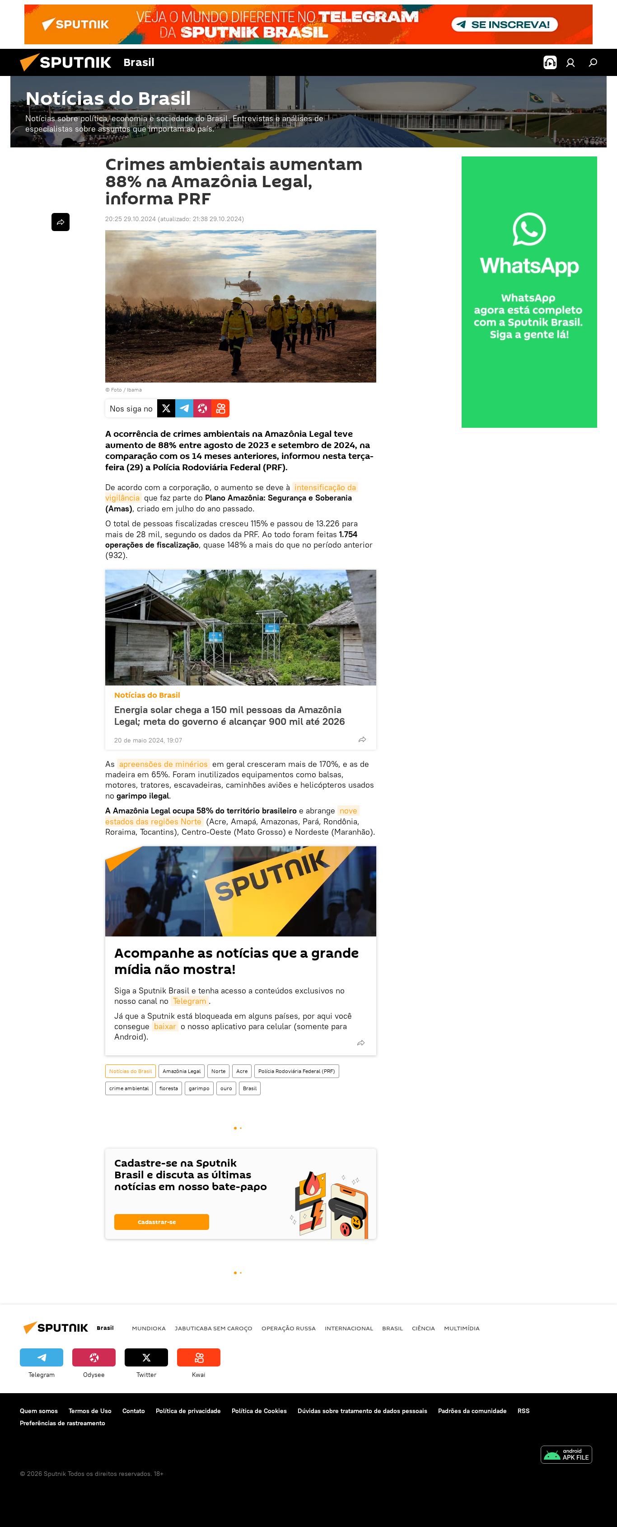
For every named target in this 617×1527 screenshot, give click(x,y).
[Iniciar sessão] (570, 62)
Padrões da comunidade (472, 1411)
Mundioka (149, 1328)
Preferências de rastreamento (62, 1423)
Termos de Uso (90, 1411)
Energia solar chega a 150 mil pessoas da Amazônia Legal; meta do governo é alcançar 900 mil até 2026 (229, 715)
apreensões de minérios (163, 764)
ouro (226, 1088)
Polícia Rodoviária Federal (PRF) (296, 1071)
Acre (242, 1071)
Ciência (423, 1328)
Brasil (250, 1088)
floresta (168, 1088)
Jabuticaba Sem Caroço (213, 1328)
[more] (362, 739)
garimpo (199, 1088)
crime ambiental (129, 1088)
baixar (165, 1026)
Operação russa (289, 1328)
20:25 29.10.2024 (130, 219)
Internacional (349, 1328)
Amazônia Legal (182, 1071)
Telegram (189, 1001)
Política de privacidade (188, 1411)
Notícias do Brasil (147, 695)
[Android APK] (566, 1456)
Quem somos (39, 1411)
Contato (133, 1411)
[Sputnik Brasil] (69, 74)
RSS (524, 1411)
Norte (218, 1071)
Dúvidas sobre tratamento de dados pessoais (362, 1411)
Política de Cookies (259, 1411)
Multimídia (462, 1328)
